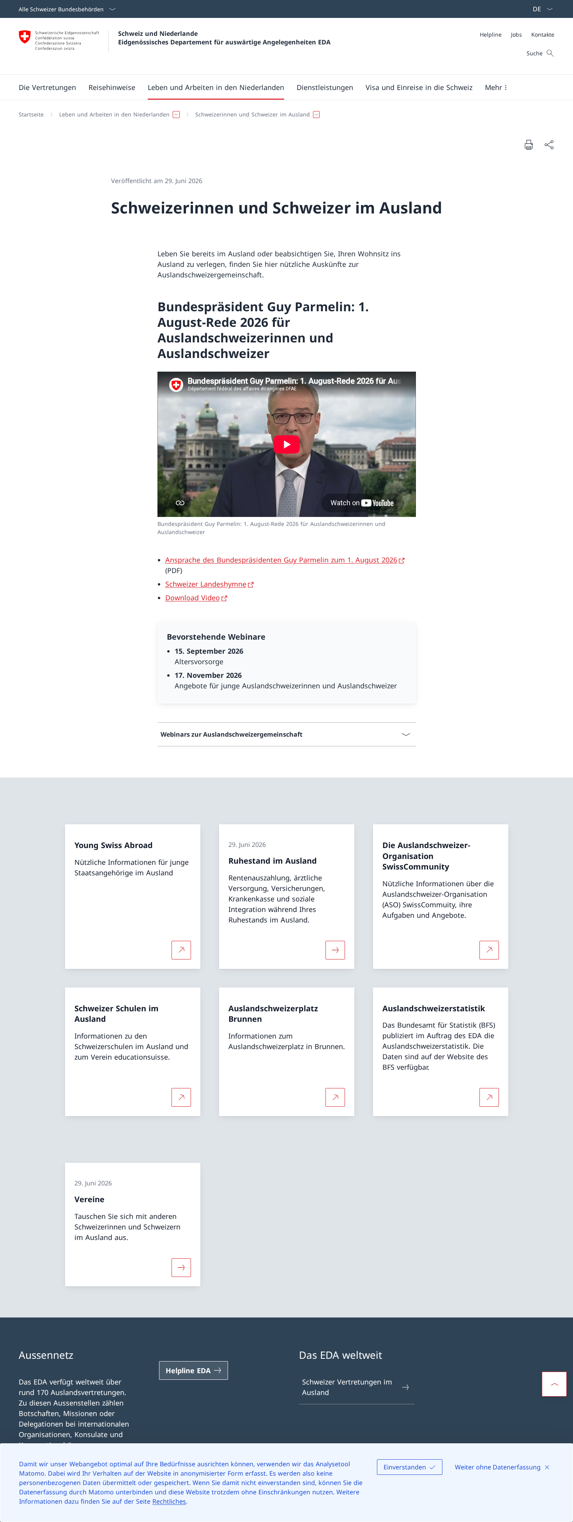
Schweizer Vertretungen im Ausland (347, 1387)
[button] (47, 87)
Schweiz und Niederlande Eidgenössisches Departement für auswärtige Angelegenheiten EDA (224, 37)
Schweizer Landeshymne (205, 584)
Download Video (192, 597)
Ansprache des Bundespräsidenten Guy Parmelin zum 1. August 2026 (281, 559)
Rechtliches (169, 1501)
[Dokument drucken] (528, 144)
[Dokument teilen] (549, 144)
